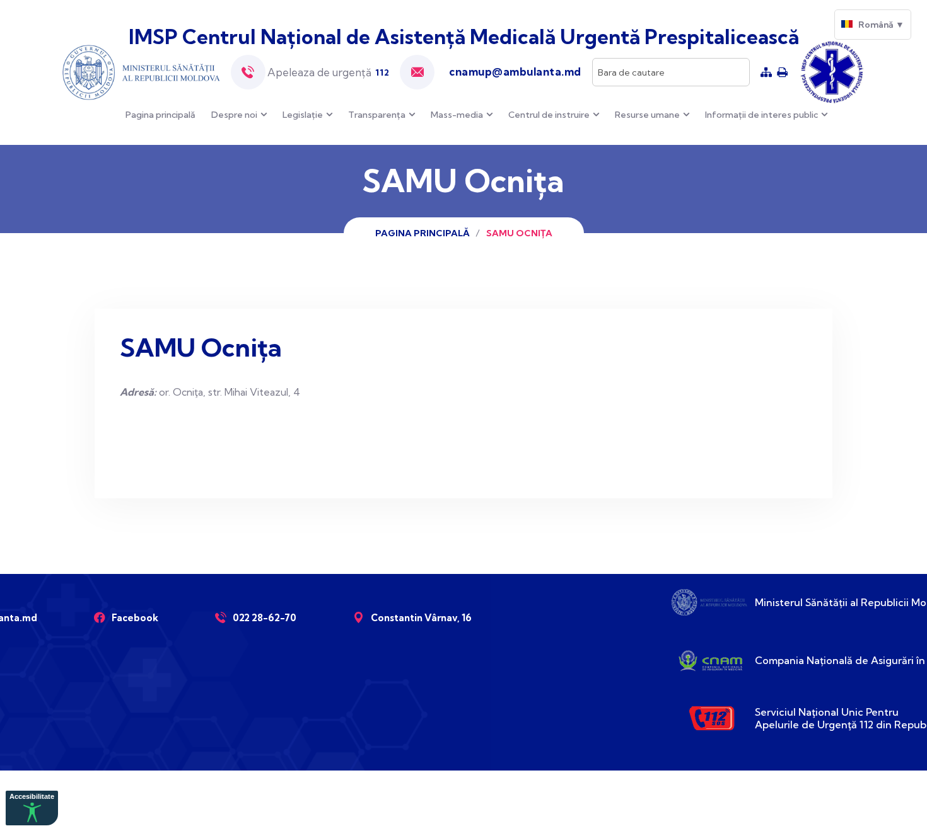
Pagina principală (160, 114)
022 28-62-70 (264, 618)
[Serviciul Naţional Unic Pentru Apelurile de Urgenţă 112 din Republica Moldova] (709, 718)
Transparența (376, 114)
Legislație (303, 114)
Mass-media (457, 114)
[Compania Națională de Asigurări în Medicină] (709, 660)
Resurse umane (647, 114)
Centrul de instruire (549, 114)
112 (382, 72)
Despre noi (234, 114)
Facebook (135, 618)
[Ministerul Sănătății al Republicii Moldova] (709, 602)
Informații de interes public (761, 114)
